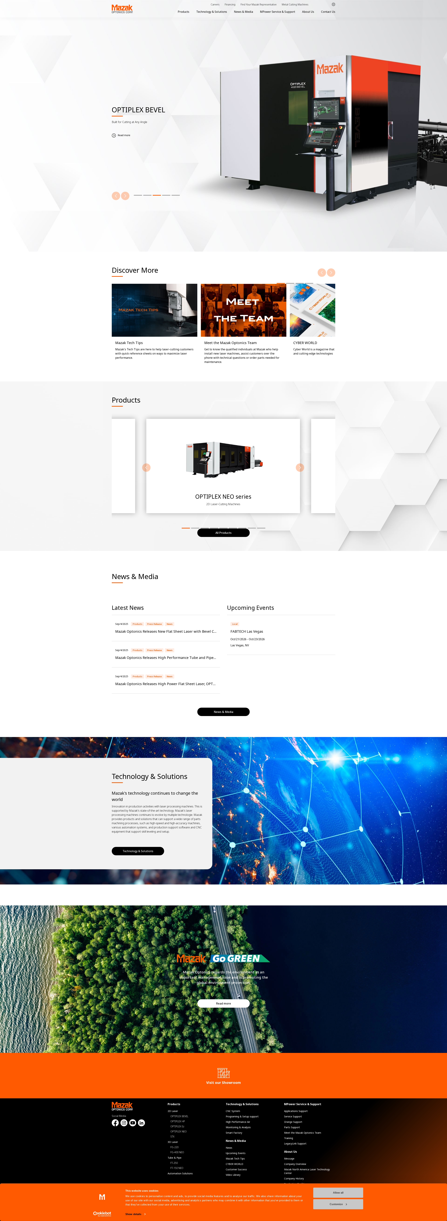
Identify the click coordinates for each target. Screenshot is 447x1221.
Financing (230, 4)
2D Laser (173, 1111)
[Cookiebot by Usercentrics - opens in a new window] (102, 1214)
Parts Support (292, 1127)
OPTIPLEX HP (177, 1121)
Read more (223, 1003)
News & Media (243, 12)
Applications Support (296, 1111)
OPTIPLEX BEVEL (179, 1116)
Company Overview (295, 1164)
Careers (215, 4)
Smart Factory (234, 1132)
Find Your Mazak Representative (259, 4)
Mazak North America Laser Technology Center (307, 1171)
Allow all (338, 1192)
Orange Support (293, 1122)
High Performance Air (238, 1122)
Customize (336, 1203)
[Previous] (116, 196)
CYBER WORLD (234, 1164)
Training (288, 1138)
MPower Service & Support (277, 12)
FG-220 (174, 1147)
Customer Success (236, 1169)
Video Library (233, 1174)
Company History (294, 1178)
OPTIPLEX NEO (178, 1131)
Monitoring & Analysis (238, 1127)
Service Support (293, 1116)
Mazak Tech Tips (235, 1158)
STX (172, 1136)
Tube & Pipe (174, 1157)
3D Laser (173, 1142)
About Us (308, 12)
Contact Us (328, 12)
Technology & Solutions (211, 12)
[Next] (125, 196)
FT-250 (174, 1163)
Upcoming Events (236, 1153)
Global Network (333, 4)
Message (289, 1158)
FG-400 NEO (177, 1152)
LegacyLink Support (295, 1143)
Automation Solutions (180, 1173)
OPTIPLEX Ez (177, 1126)
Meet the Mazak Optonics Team (302, 1132)
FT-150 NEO (176, 1168)
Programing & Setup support (242, 1116)
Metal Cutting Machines (295, 4)
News (229, 1147)
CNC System (233, 1111)
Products (183, 12)
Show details (133, 1214)
